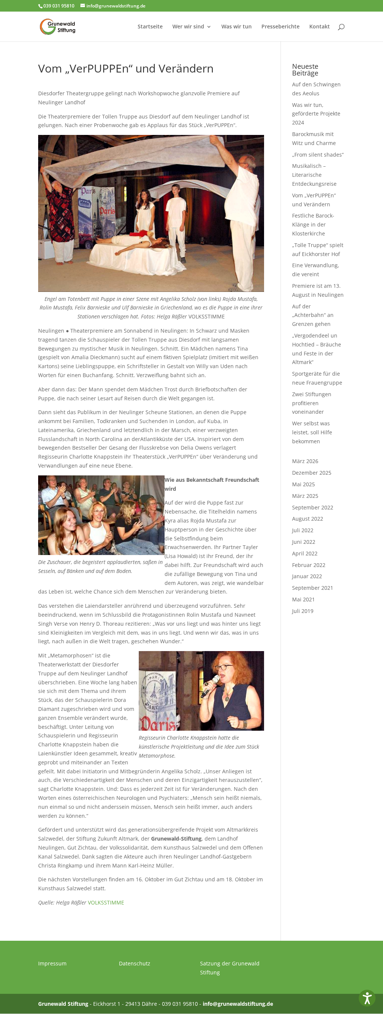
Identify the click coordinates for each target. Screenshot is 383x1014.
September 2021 (312, 587)
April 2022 (305, 553)
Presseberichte (280, 27)
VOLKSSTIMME (106, 902)
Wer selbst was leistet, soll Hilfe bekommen (312, 432)
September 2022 (312, 507)
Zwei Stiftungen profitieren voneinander (311, 403)
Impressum (52, 963)
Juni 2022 (303, 541)
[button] (367, 998)
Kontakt (319, 27)
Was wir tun (236, 27)
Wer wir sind (188, 27)
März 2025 (305, 495)
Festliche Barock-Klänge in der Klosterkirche (313, 224)
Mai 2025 (303, 484)
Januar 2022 (307, 576)
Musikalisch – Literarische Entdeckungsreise (314, 174)
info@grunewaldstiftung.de (238, 1003)
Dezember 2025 (311, 472)
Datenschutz (134, 963)
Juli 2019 (302, 610)
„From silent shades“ (318, 154)
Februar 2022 (308, 564)
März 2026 (305, 461)
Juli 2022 (302, 530)
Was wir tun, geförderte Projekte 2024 (316, 113)
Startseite (150, 27)
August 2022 (307, 518)
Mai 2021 (303, 599)
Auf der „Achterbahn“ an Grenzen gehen (313, 315)
